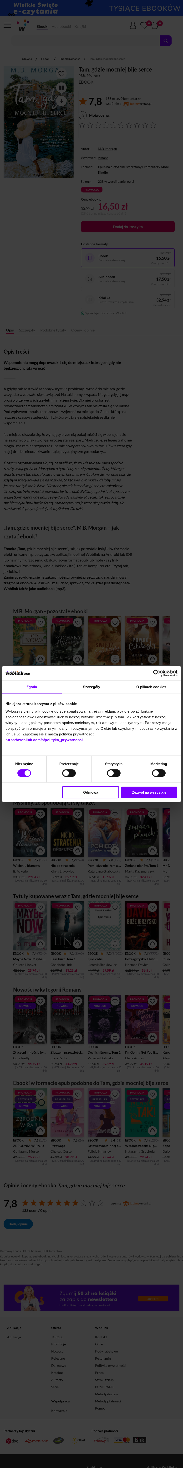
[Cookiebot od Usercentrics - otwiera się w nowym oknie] (157, 673)
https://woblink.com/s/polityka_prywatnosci (44, 740)
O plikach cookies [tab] (151, 687)
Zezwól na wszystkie (149, 792)
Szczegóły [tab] (91, 687)
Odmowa (90, 792)
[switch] (69, 773)
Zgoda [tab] (31, 687)
